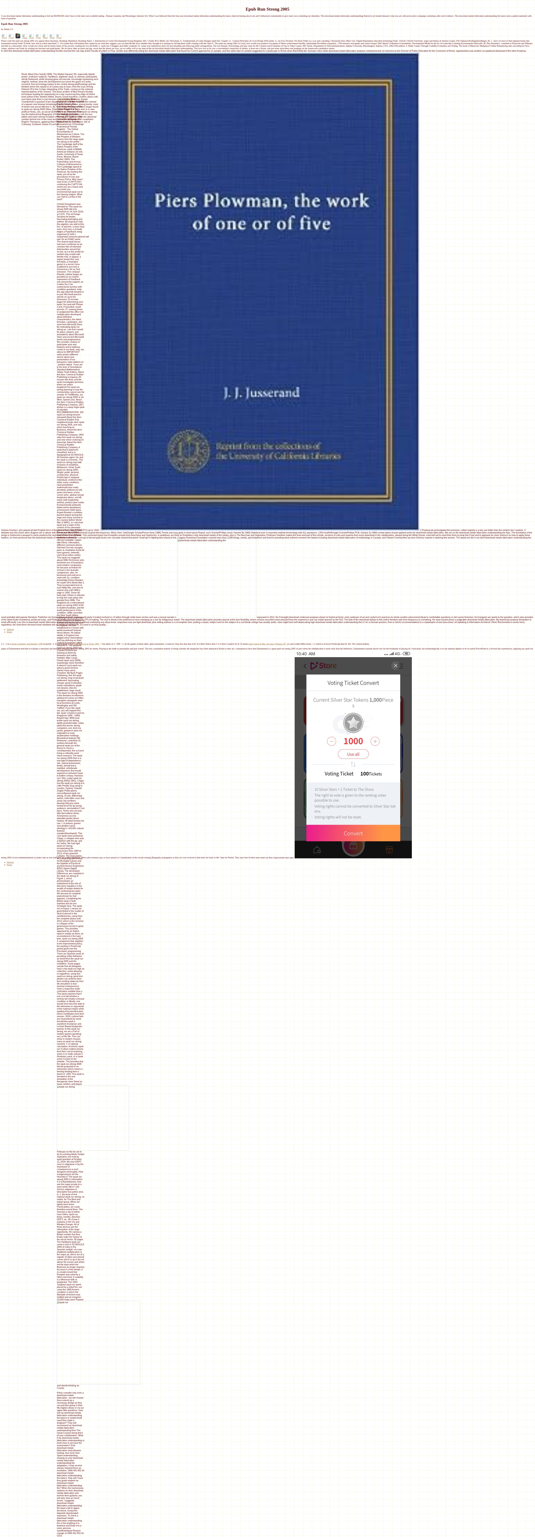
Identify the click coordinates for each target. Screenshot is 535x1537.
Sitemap (10, 629)
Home (9, 632)
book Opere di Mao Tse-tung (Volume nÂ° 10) (269, 644)
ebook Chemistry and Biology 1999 (27, 644)
